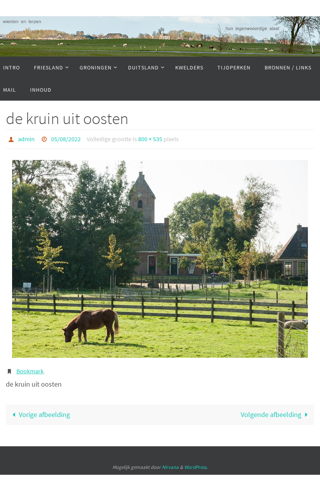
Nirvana (170, 463)
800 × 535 (150, 138)
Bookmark (30, 368)
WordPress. (196, 463)
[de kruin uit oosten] (160, 256)
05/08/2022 (66, 138)
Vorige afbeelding (44, 410)
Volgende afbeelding (271, 410)
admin (26, 138)
